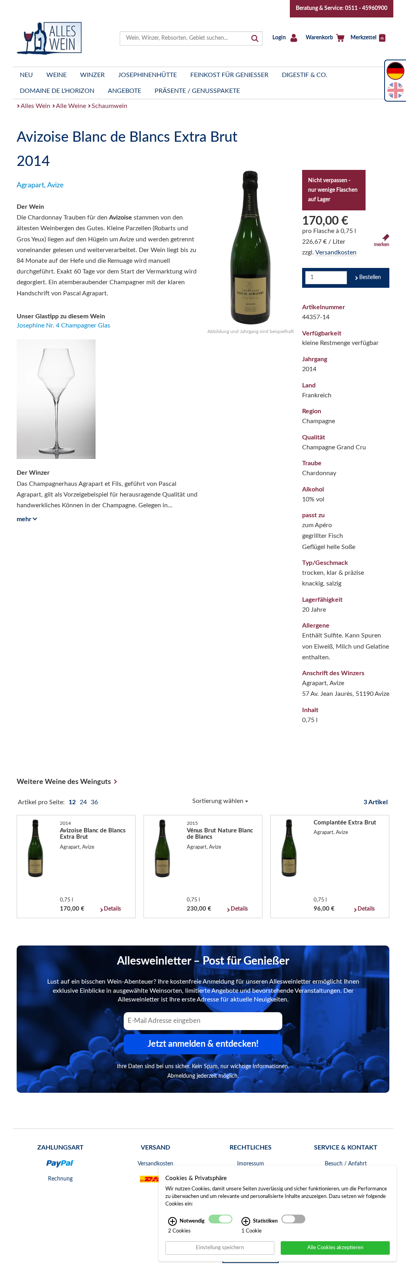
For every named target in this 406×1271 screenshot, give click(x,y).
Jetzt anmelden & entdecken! (203, 1044)
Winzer (92, 75)
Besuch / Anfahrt (346, 1164)
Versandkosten (335, 252)
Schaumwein (109, 106)
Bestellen (370, 277)
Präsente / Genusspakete (197, 91)
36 (94, 802)
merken (381, 244)
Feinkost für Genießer (229, 75)
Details (112, 909)
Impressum (250, 1164)
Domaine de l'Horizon (57, 91)
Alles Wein (35, 106)
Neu (26, 75)
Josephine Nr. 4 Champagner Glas (63, 325)
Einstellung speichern (220, 1247)
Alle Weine (71, 106)
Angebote (124, 91)
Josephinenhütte (147, 75)
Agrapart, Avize (40, 185)
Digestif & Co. (304, 75)
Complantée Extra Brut (345, 823)
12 (73, 802)
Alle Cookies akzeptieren (335, 1247)
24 (84, 802)
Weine (56, 75)
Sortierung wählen (218, 801)
